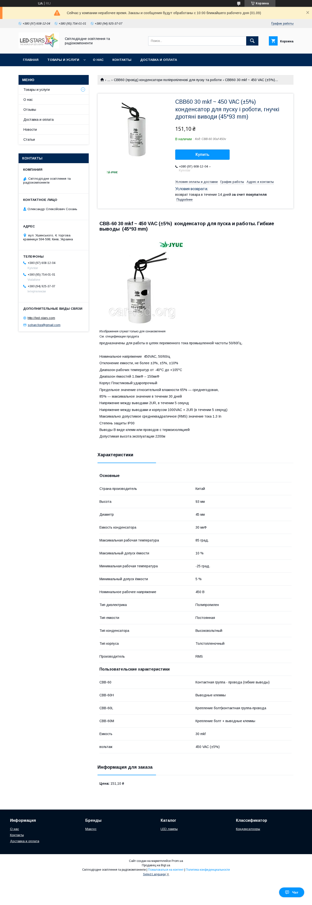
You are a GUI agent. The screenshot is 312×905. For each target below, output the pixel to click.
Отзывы (29, 110)
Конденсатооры (248, 829)
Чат (295, 892)
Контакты (121, 60)
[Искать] (252, 41)
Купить (202, 154)
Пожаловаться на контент (166, 869)
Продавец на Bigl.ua (156, 865)
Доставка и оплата (158, 60)
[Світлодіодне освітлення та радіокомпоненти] (39, 47)
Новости (30, 129)
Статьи (29, 139)
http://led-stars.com (41, 318)
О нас (98, 60)
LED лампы (169, 829)
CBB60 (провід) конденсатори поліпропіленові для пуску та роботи (168, 80)
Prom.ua (177, 861)
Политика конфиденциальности (208, 869)
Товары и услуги (63, 60)
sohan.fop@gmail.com (44, 325)
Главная (31, 60)
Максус (91, 829)
